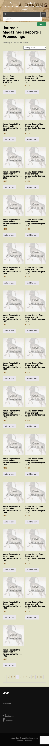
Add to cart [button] (9, 92)
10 (33, 677)
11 (37, 677)
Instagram (10, 716)
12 (41, 677)
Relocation (7, 703)
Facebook (9, 721)
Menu (6, 14)
